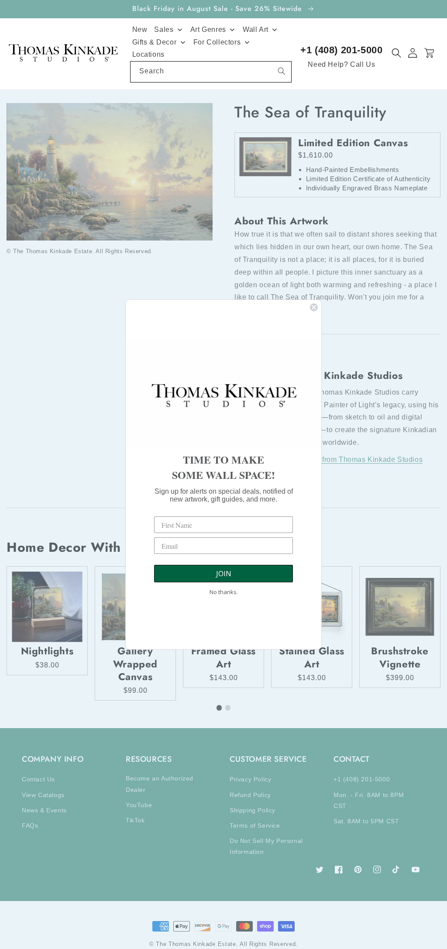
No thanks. (224, 592)
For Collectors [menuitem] (217, 42)
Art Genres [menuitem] (208, 29)
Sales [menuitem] (163, 29)
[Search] (281, 71)
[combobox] (211, 72)
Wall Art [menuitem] (255, 29)
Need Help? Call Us (341, 64)
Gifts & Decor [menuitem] (154, 42)
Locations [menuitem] (148, 54)
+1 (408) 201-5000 (341, 50)
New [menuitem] (140, 29)
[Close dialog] (313, 307)
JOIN (223, 573)
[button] (397, 53)
